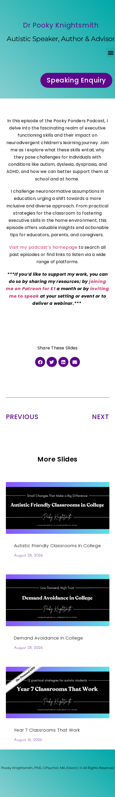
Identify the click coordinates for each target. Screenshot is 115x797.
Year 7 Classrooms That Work (47, 730)
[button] (110, 52)
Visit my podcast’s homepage (43, 247)
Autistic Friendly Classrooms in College (57, 546)
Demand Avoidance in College (48, 638)
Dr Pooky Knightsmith (61, 25)
